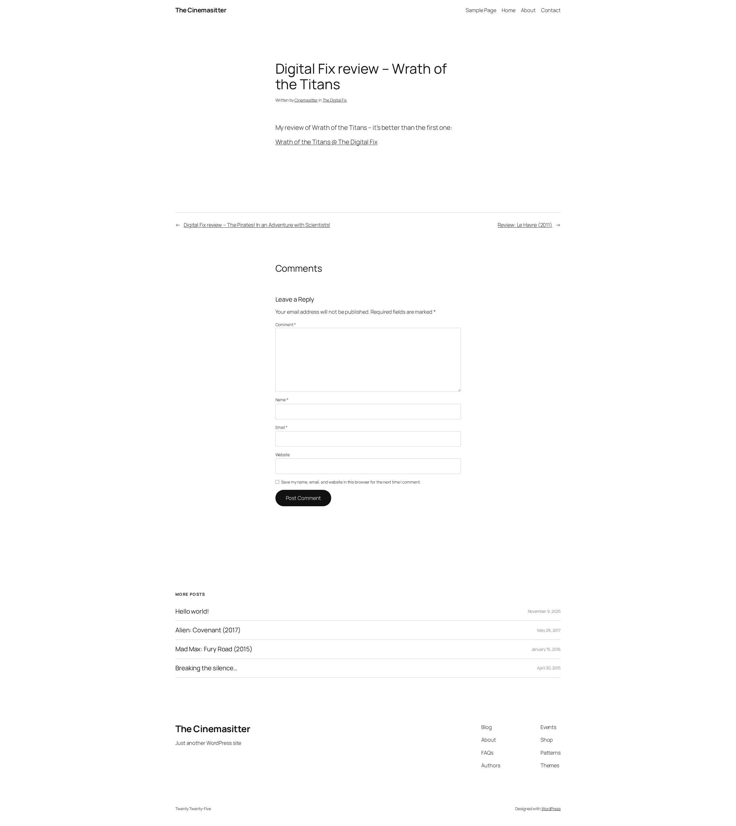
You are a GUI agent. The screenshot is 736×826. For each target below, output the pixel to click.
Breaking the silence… (206, 668)
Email (281, 427)
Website (282, 454)
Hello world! (192, 611)
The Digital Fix (335, 100)
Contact (551, 10)
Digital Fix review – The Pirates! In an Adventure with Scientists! (257, 224)
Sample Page (481, 10)
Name (281, 399)
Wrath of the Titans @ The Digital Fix (326, 142)
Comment (285, 324)
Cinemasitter (306, 100)
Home (508, 10)
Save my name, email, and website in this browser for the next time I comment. (350, 482)
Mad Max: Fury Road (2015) (213, 649)
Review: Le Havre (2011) (525, 224)
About (528, 10)
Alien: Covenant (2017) (208, 630)
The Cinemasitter (200, 10)
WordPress (551, 808)
